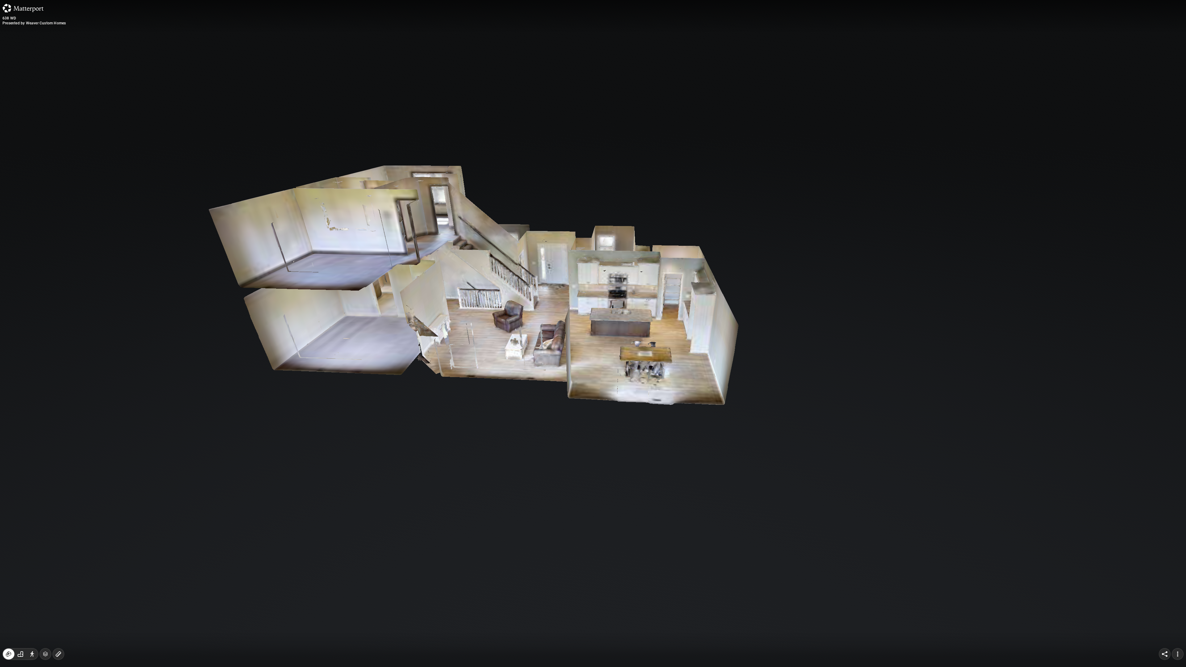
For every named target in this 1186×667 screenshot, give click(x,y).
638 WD (9, 18)
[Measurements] (58, 654)
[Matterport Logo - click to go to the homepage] (23, 8)
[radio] (9, 654)
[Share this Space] (1165, 654)
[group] (20, 654)
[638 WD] (593, 333)
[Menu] (1178, 654)
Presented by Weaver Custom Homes (34, 23)
